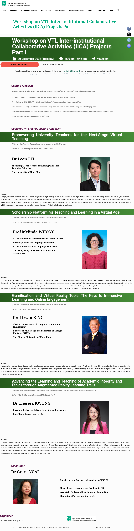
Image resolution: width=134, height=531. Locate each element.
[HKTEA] (16, 3)
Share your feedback (103, 527)
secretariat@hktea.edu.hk (71, 71)
